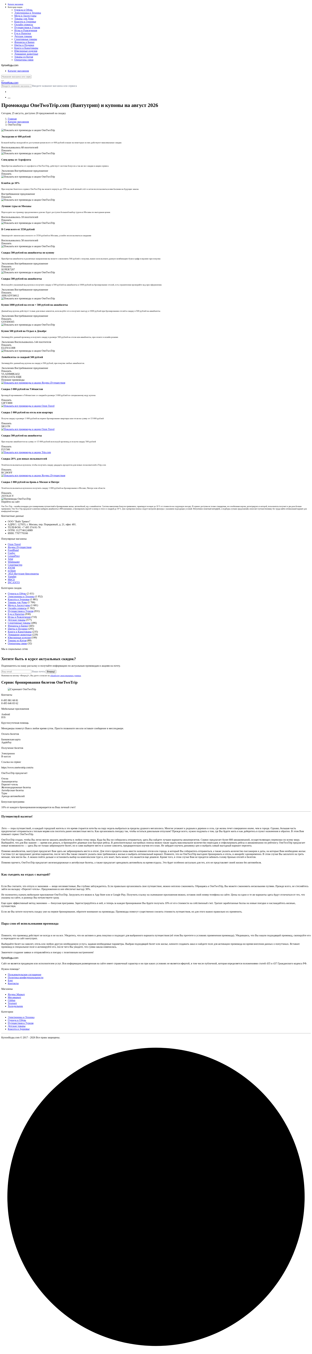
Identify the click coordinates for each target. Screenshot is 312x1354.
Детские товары (23, 36)
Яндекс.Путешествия (19, 547)
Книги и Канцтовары (26, 48)
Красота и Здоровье (25, 21)
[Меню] (9, 98)
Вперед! (51, 671)
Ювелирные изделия (25, 51)
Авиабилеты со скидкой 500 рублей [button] (22, 357)
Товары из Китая (23, 56)
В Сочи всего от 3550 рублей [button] (18, 229)
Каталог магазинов (18, 121)
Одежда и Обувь (23, 9)
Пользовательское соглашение (24, 974)
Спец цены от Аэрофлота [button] (16, 159)
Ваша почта (38, 671)
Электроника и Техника (27, 12)
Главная (12, 118)
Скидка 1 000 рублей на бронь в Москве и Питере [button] (30, 482)
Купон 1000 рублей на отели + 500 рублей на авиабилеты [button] (34, 304)
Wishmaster (14, 562)
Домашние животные (26, 53)
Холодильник (15, 1006)
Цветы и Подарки (24, 45)
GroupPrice (14, 556)
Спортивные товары (25, 39)
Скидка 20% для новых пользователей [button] (24, 458)
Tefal (10, 559)
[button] (159, 7)
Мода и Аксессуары (25, 15)
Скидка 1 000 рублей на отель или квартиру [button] (27, 412)
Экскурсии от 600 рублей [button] (16, 136)
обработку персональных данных (65, 675)
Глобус (11, 553)
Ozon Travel (14, 544)
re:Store (12, 570)
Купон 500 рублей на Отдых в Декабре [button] (23, 331)
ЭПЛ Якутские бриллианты (23, 573)
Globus (11, 1000)
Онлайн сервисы (23, 24)
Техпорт (12, 1003)
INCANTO (14, 582)
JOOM (11, 567)
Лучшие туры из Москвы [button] (16, 206)
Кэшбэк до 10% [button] (10, 183)
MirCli (11, 579)
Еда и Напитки (22, 33)
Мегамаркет (14, 997)
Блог (10, 980)
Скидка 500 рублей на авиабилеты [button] (21, 278)
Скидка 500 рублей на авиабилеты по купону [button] (27, 252)
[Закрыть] (2, 80)
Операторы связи (23, 59)
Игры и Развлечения (25, 30)
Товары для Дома (23, 18)
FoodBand (13, 550)
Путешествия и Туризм (27, 27)
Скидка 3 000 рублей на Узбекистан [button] (22, 389)
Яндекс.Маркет (16, 994)
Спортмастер (15, 564)
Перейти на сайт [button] (10, 501)
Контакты (13, 983)
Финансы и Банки (24, 42)
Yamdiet (12, 576)
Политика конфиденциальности (25, 977)
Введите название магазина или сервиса (54, 85)
